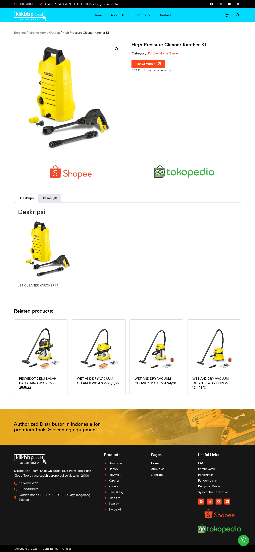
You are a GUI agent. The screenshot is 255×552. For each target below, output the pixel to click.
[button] (116, 49)
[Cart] (226, 15)
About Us (118, 15)
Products (139, 15)
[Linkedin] (238, 4)
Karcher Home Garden (44, 33)
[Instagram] (221, 4)
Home (98, 15)
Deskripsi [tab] (27, 198)
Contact (164, 15)
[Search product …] (237, 15)
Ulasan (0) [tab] (49, 198)
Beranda (20, 33)
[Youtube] (229, 4)
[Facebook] (212, 4)
